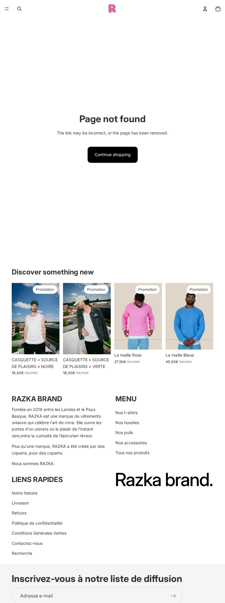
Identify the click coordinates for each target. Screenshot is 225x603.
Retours (19, 513)
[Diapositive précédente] (18, 318)
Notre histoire (25, 492)
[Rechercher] (19, 8)
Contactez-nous (27, 543)
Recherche (22, 553)
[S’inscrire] (173, 596)
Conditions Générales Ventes (39, 533)
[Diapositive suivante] (53, 318)
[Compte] (205, 8)
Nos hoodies (127, 422)
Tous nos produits (132, 452)
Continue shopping (113, 154)
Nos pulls (124, 432)
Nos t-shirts (126, 412)
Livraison (20, 502)
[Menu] (6, 8)
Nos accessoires (131, 442)
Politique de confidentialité (37, 523)
